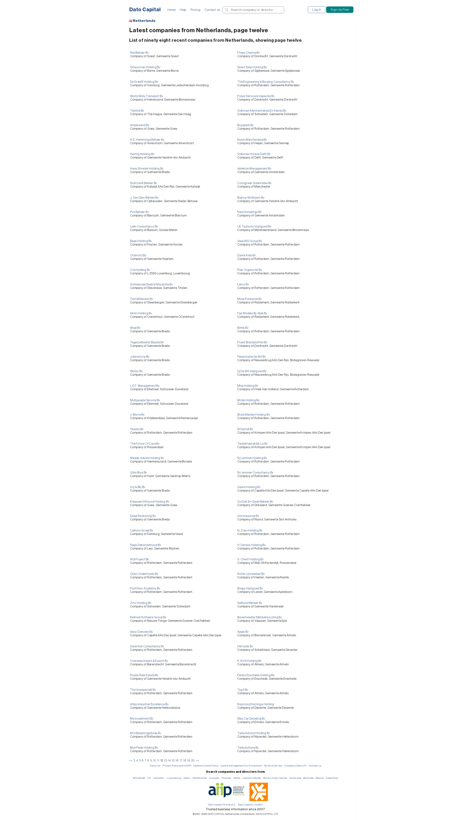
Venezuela (295, 778)
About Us (155, 765)
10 (154, 760)
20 (193, 760)
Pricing (196, 9)
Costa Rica (332, 778)
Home (171, 9)
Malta (237, 778)
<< (130, 760)
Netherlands (144, 20)
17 (181, 760)
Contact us (212, 9)
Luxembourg (174, 778)
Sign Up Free (340, 9)
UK (149, 778)
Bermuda (308, 778)
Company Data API (296, 765)
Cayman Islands (252, 778)
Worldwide (139, 778)
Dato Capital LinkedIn (250, 804)
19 (188, 760)
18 (184, 760)
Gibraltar (158, 778)
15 (173, 760)
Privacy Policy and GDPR (177, 765)
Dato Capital (145, 9)
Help (183, 9)
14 (169, 760)
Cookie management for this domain (241, 765)
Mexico (320, 778)
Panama (226, 778)
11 (158, 760)
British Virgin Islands (275, 778)
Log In (316, 9)
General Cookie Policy (206, 765)
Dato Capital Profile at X (222, 804)
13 (165, 760)
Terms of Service (273, 765)
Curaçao (214, 778)
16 (177, 760)
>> (197, 760)
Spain (187, 778)
